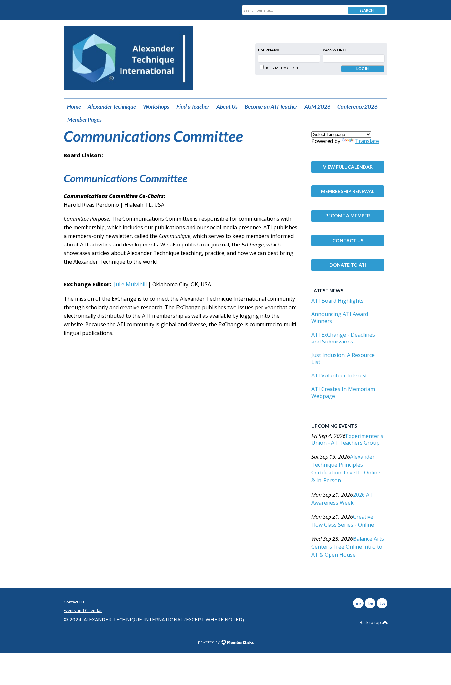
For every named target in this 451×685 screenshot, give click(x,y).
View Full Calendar (348, 167)
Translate (367, 141)
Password (334, 50)
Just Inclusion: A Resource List (343, 358)
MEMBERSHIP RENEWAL (347, 191)
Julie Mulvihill (130, 284)
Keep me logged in (282, 68)
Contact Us (347, 240)
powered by (209, 641)
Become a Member (347, 215)
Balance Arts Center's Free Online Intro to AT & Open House (347, 546)
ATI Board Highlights (337, 300)
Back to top (371, 622)
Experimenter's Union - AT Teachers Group (347, 439)
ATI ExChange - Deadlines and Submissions (343, 338)
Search (367, 10)
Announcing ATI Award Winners (339, 317)
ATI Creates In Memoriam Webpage (343, 392)
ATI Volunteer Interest (339, 375)
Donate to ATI (348, 265)
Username (269, 50)
